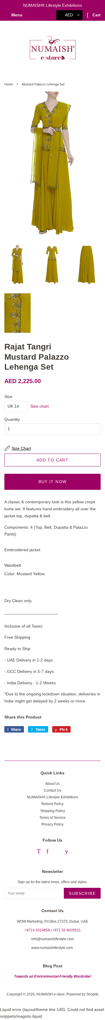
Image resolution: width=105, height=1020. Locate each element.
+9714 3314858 (37, 930)
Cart (96, 15)
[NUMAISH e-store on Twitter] (39, 852)
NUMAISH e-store (50, 994)
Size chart (39, 406)
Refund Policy (52, 804)
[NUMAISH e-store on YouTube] (66, 852)
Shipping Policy (52, 811)
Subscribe (82, 893)
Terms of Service (52, 818)
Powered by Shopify (82, 994)
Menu (16, 15)
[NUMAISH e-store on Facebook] (47, 852)
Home (8, 84)
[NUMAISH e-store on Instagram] (56, 852)
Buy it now (52, 481)
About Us (52, 784)
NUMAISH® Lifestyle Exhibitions (52, 797)
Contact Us (52, 790)
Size (8, 396)
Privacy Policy (52, 824)
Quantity (12, 419)
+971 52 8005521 (66, 930)
